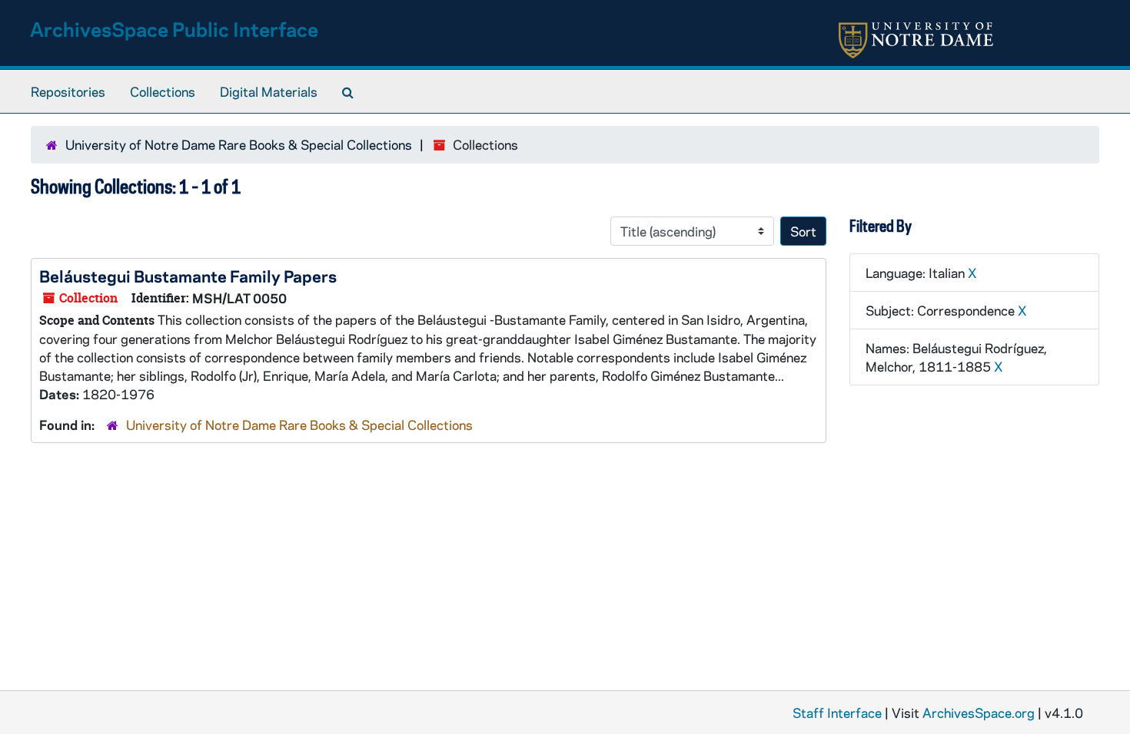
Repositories (68, 91)
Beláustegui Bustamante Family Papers (188, 275)
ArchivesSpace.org (978, 712)
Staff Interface (837, 712)
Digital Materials (268, 91)
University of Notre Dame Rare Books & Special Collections (238, 144)
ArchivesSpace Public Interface (174, 28)
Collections (162, 91)
